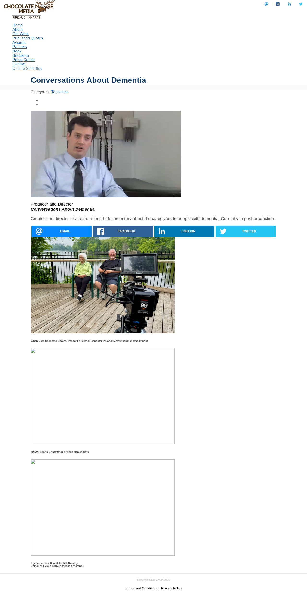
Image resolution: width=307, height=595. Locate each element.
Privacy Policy (171, 588)
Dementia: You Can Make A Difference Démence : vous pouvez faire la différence (57, 564)
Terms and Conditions (141, 588)
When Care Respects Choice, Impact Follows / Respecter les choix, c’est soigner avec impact (89, 340)
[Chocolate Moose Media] (29, 9)
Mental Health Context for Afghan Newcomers (60, 451)
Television (60, 92)
